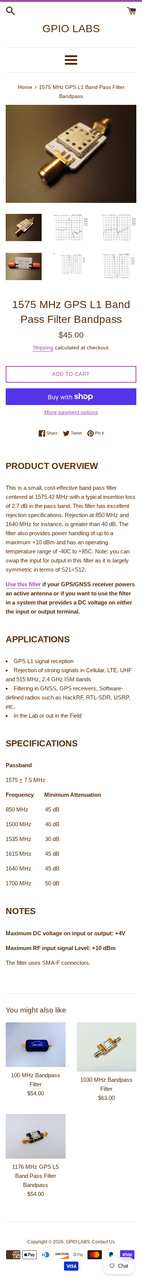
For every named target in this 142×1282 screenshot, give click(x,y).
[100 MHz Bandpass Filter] (36, 1044)
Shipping (43, 347)
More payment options (71, 412)
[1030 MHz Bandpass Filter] (107, 1047)
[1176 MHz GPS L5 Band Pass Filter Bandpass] (36, 1136)
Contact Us (103, 1242)
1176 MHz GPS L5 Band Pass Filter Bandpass (35, 1176)
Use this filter (23, 584)
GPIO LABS (71, 28)
